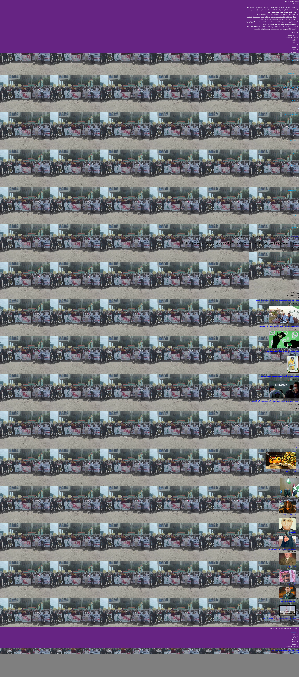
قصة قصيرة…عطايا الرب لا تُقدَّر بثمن (286, 471)
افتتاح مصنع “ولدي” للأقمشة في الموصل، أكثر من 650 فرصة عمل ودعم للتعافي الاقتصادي (271, 17)
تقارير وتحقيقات (292, 190)
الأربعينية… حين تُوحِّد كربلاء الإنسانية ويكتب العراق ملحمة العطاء (278, 19)
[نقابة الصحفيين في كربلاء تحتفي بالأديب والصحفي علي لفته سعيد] (284, 322)
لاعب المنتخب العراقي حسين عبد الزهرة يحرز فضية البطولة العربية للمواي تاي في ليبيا (272, 9)
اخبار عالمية (293, 152)
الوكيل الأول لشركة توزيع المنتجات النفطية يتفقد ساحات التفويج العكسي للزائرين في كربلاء (271, 22)
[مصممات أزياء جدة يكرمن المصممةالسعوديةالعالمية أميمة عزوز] (293, 372)
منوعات (294, 177)
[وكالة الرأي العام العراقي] (291, 87)
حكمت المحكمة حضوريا (290, 566)
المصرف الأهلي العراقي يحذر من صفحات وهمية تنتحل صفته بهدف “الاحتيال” (274, 14)
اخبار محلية (293, 140)
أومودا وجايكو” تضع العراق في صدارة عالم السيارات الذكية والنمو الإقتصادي (275, 29)
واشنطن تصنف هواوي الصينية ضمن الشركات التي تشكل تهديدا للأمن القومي (275, 401)
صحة (294, 215)
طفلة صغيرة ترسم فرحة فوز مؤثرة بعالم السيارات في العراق (279, 24)
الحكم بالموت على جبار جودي (288, 601)
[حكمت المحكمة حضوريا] (287, 564)
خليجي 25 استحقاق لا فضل (289, 514)
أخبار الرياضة (292, 165)
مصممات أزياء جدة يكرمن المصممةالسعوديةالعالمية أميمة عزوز (279, 376)
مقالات (294, 202)
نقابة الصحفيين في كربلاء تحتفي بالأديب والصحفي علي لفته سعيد (279, 326)
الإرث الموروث (292, 583)
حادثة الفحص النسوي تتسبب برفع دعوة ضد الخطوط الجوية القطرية (278, 618)
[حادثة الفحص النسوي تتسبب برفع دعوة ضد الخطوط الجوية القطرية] (287, 616)
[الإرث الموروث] (287, 581)
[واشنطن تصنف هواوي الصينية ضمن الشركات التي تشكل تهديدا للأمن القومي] (284, 397)
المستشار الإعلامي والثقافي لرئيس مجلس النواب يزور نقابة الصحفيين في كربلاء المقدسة (271, 7)
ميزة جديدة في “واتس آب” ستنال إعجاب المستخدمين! (282, 351)
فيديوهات (293, 227)
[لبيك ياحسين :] (287, 529)
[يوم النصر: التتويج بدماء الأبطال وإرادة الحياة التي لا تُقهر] (287, 547)
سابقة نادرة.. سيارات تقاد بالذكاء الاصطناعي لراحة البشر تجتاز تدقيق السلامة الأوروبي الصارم (270, 26)
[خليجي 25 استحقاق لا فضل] (287, 512)
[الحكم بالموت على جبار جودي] (287, 598)
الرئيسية (294, 128)
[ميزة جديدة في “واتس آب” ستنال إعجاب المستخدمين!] (284, 347)
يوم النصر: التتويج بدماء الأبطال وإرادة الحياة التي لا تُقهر (282, 549)
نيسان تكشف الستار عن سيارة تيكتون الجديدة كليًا (282, 12)
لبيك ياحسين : (292, 532)
